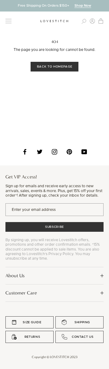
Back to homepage (54, 66)
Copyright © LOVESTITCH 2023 (55, 357)
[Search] (84, 21)
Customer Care (21, 293)
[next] (104, 5)
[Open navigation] (8, 21)
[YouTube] (84, 152)
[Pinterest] (69, 152)
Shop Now (82, 5)
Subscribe (54, 226)
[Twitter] (39, 152)
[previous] (4, 5)
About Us (15, 275)
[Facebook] (25, 152)
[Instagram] (54, 152)
